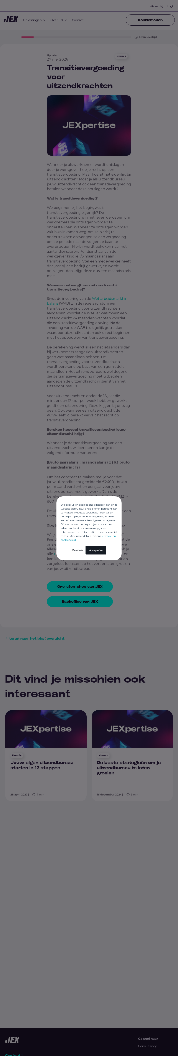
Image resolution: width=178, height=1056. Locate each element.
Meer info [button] (77, 550)
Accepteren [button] (96, 550)
